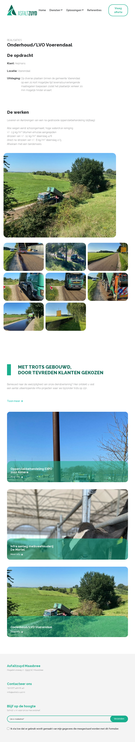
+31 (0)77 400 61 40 (15, 688)
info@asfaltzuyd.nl (16, 692)
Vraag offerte (118, 10)
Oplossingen (73, 10)
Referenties (94, 10)
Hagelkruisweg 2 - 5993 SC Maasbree (25, 670)
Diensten (54, 10)
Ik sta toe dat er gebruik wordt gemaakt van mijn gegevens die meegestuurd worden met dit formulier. (65, 729)
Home (42, 10)
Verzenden (119, 719)
